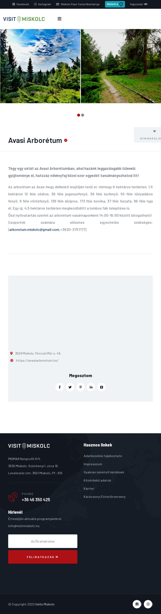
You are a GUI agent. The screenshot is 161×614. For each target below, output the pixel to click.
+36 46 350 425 (36, 499)
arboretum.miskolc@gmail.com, (34, 229)
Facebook (22, 4)
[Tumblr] (101, 387)
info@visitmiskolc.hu (24, 526)
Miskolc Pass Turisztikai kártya (79, 4)
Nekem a (112, 4)
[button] (78, 115)
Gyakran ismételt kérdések (104, 472)
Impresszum (93, 464)
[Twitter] (70, 387)
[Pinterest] (80, 387)
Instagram (44, 4)
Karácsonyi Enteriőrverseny (105, 496)
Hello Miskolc (45, 604)
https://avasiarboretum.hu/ (37, 360)
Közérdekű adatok (97, 480)
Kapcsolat (136, 4)
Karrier (89, 488)
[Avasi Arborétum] (40, 66)
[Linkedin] (91, 387)
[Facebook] (59, 387)
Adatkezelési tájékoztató (103, 456)
